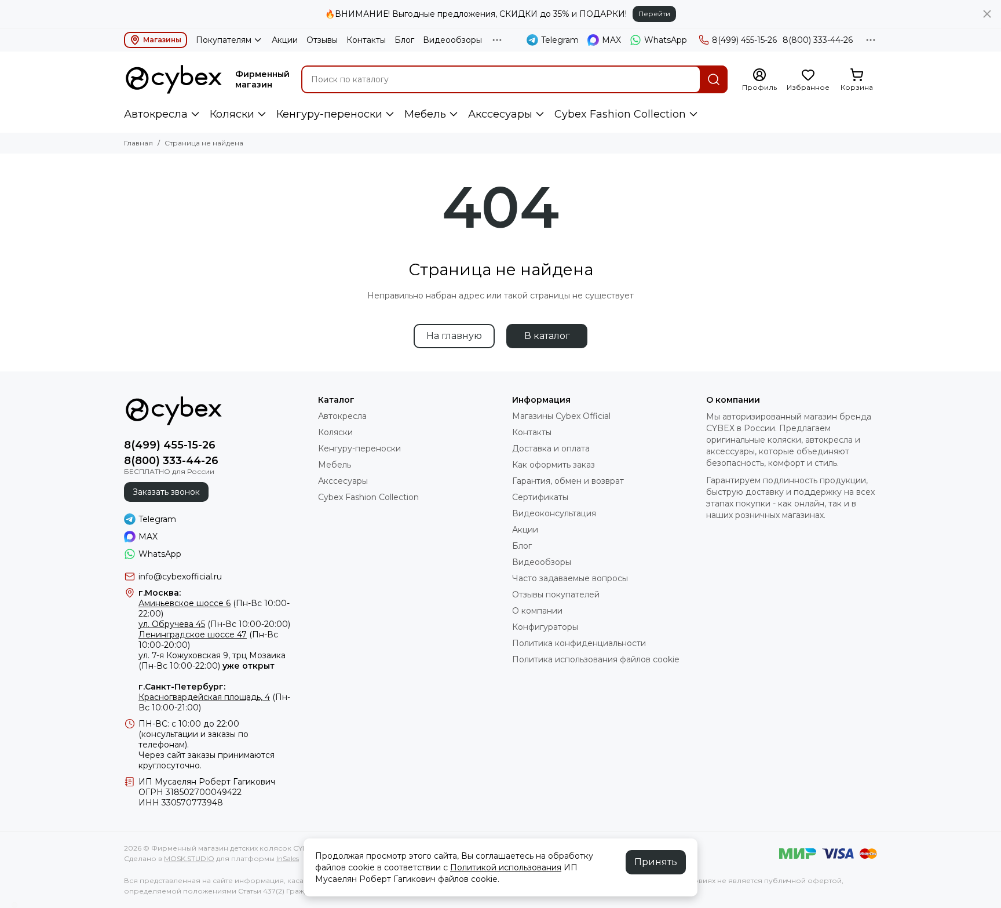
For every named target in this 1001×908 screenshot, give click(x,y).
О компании (537, 611)
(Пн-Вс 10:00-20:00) (214, 624)
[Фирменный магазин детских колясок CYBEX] (174, 79)
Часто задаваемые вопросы (570, 578)
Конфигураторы (545, 627)
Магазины (162, 39)
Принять (655, 861)
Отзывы (322, 40)
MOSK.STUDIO (189, 858)
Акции (285, 40)
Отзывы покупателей (556, 594)
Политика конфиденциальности (579, 643)
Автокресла (156, 114)
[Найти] (714, 79)
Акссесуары (500, 114)
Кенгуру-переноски (329, 114)
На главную (454, 335)
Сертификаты (540, 497)
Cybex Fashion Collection (620, 114)
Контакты (366, 40)
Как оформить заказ (553, 465)
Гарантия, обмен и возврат (568, 481)
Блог (404, 40)
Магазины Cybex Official (561, 416)
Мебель (425, 114)
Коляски (232, 114)
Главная (138, 142)
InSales (287, 858)
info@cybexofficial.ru (180, 576)
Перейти (654, 13)
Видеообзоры (452, 40)
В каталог (547, 335)
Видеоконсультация (554, 513)
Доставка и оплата (551, 448)
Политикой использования (505, 867)
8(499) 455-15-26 (744, 40)
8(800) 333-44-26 (818, 40)
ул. (143, 655)
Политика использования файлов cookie (595, 659)
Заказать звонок (166, 492)
